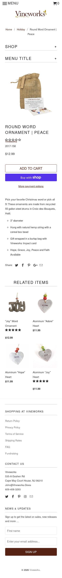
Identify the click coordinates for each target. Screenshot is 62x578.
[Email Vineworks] (32, 496)
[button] (13, 330)
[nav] (10, 3)
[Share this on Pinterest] (28, 265)
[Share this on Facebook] (22, 265)
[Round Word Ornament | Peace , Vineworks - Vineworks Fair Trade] (31, 93)
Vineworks (11, 141)
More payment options (31, 186)
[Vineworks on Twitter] (7, 496)
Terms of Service (14, 434)
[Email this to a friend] (40, 265)
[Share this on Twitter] (16, 265)
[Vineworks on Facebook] (13, 496)
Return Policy (12, 421)
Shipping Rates (13, 440)
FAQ (7, 447)
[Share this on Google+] (34, 265)
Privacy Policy (12, 427)
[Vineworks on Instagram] (25, 496)
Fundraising (11, 453)
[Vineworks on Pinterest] (19, 496)
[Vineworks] (31, 14)
